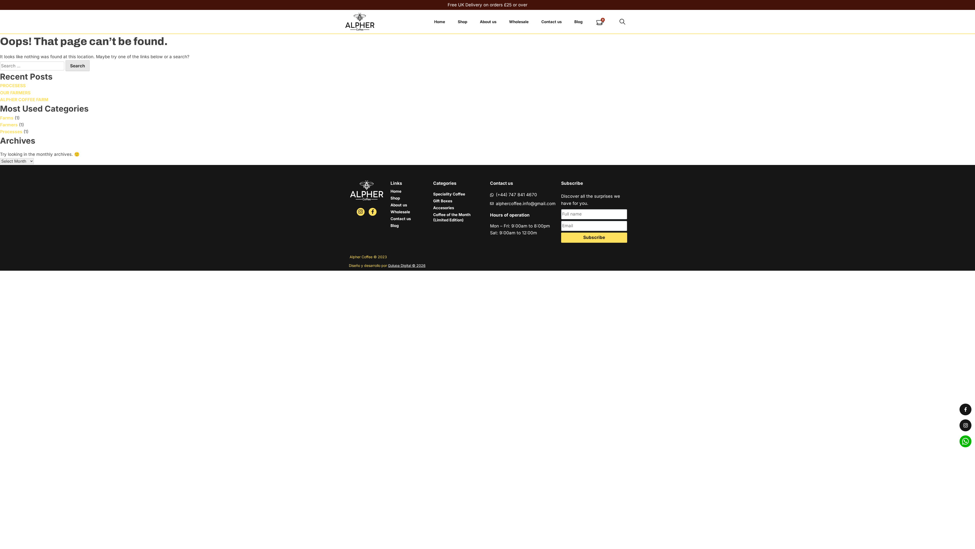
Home (439, 21)
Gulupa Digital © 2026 (407, 265)
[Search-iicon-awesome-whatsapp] (965, 441)
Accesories (443, 207)
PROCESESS (13, 85)
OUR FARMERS (15, 92)
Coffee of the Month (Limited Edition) (451, 217)
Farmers (9, 124)
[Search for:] (33, 65)
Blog (578, 21)
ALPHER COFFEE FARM (24, 99)
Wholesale (519, 21)
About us (488, 21)
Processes (11, 131)
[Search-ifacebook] (373, 212)
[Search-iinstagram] (361, 212)
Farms (6, 117)
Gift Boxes (442, 201)
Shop (462, 21)
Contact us (551, 21)
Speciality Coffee (449, 194)
